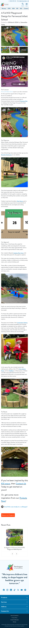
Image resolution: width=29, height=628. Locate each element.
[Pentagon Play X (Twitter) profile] (18, 589)
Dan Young (20, 201)
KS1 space (5, 483)
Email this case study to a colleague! (15, 507)
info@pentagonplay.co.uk (23, 1)
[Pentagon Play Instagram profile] (7, 589)
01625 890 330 (13, 1)
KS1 (17, 8)
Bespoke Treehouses (6, 155)
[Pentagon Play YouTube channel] (21, 589)
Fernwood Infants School (7, 92)
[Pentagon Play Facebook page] (3, 589)
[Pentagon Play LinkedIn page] (10, 589)
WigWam (11, 371)
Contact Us (21, 483)
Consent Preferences (14, 619)
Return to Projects (8, 515)
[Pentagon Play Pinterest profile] (25, 589)
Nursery (4, 8)
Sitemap (14, 621)
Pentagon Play (24, 101)
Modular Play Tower (18, 253)
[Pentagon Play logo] (4, 4)
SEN (13, 8)
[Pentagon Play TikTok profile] (14, 589)
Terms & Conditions (14, 615)
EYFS (9, 8)
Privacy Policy (14, 617)
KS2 (21, 8)
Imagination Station (22, 322)
